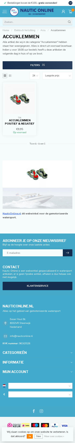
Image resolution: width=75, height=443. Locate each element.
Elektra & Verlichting (24, 30)
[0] (70, 11)
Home (6, 30)
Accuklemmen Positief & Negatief (20, 122)
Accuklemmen (58, 30)
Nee (38, 436)
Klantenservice (37, 286)
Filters (35, 65)
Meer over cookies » (54, 436)
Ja (30, 436)
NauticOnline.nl (12, 213)
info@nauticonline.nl (21, 336)
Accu (43, 30)
